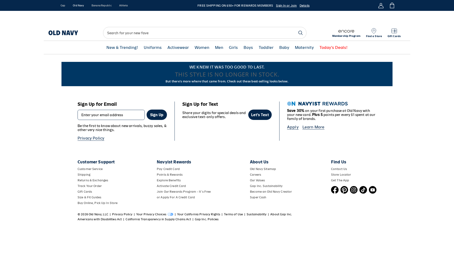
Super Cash (258, 197)
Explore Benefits (169, 180)
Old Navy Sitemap (263, 169)
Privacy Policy (91, 138)
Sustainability (256, 214)
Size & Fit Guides (89, 197)
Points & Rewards (170, 174)
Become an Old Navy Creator (271, 191)
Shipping (84, 174)
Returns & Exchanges (93, 180)
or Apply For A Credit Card (176, 197)
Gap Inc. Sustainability (266, 186)
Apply (293, 127)
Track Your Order (90, 186)
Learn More (313, 127)
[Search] (300, 32)
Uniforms (153, 47)
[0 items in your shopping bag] (392, 5)
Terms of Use (233, 214)
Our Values (257, 180)
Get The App (340, 180)
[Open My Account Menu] (380, 5)
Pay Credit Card (168, 169)
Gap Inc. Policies (206, 219)
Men (219, 47)
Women (202, 47)
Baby (284, 47)
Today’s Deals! (333, 47)
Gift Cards (85, 191)
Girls (233, 47)
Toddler (266, 47)
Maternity (304, 47)
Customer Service (90, 169)
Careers (255, 174)
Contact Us (339, 169)
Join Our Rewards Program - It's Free (184, 191)
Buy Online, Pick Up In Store (98, 203)
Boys (248, 47)
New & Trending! (122, 47)
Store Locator (341, 174)
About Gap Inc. (281, 214)
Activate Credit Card (171, 186)
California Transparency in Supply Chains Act (158, 219)
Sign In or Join (286, 5)
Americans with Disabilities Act (100, 219)
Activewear (178, 47)
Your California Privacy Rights (198, 214)
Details (305, 5)
